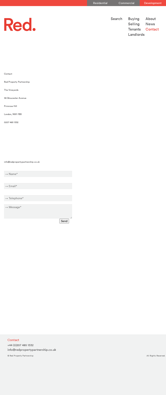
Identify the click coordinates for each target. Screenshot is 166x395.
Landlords (136, 34)
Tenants (134, 29)
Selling (133, 24)
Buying (133, 18)
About (151, 18)
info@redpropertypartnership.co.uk (22, 161)
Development (153, 3)
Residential (100, 3)
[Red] (55, 24)
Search (116, 18)
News (150, 24)
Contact (152, 29)
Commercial (126, 3)
